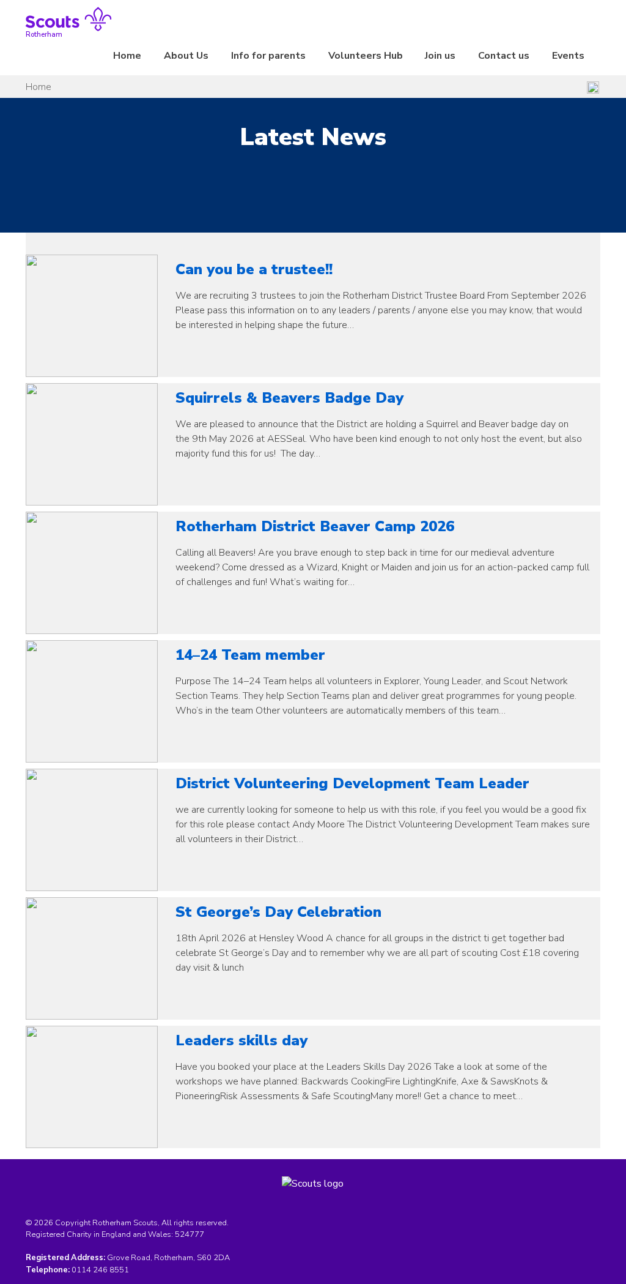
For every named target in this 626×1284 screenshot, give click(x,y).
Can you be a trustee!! (254, 269)
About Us (186, 55)
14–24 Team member (250, 655)
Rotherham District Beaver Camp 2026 (314, 526)
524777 (189, 1234)
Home (127, 55)
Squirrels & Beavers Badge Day (289, 398)
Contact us (503, 55)
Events (568, 55)
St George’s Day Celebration (278, 912)
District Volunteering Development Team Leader (352, 783)
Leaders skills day (241, 1040)
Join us (440, 55)
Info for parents (268, 55)
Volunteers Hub (365, 55)
